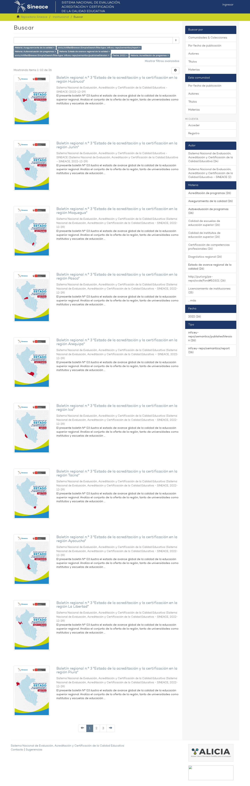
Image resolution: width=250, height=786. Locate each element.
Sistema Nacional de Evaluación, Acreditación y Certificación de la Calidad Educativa (67, 746)
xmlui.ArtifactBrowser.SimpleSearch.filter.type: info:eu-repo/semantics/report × (99, 47)
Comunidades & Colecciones (207, 38)
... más (192, 301)
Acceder (194, 125)
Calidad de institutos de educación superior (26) (204, 235)
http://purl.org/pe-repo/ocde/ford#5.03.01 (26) (207, 279)
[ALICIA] (210, 753)
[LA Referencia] (210, 772)
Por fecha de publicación (204, 46)
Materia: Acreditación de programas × (150, 55)
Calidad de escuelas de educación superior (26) (204, 223)
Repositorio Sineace (34, 17)
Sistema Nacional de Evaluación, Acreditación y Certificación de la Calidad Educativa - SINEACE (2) (210, 173)
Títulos (192, 62)
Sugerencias (34, 750)
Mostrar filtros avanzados (162, 61)
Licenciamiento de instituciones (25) (209, 291)
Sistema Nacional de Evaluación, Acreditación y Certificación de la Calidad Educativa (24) (210, 157)
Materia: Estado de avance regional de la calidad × (84, 51)
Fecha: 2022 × (120, 55)
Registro (193, 133)
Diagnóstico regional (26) (205, 257)
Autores (193, 54)
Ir (176, 40)
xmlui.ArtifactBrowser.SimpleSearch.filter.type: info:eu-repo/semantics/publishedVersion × (62, 55)
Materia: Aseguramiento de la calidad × (34, 47)
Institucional (61, 17)
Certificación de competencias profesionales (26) (209, 247)
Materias (194, 70)
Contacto (17, 750)
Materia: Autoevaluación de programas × (35, 51)
